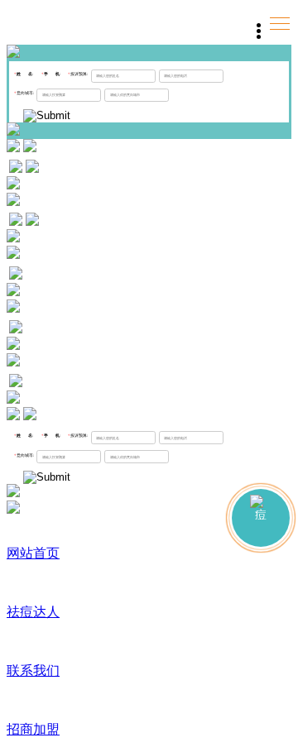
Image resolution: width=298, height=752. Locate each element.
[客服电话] (261, 518)
